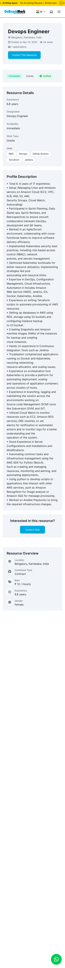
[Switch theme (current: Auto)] (51, 12)
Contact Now (32, 529)
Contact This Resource (24, 55)
